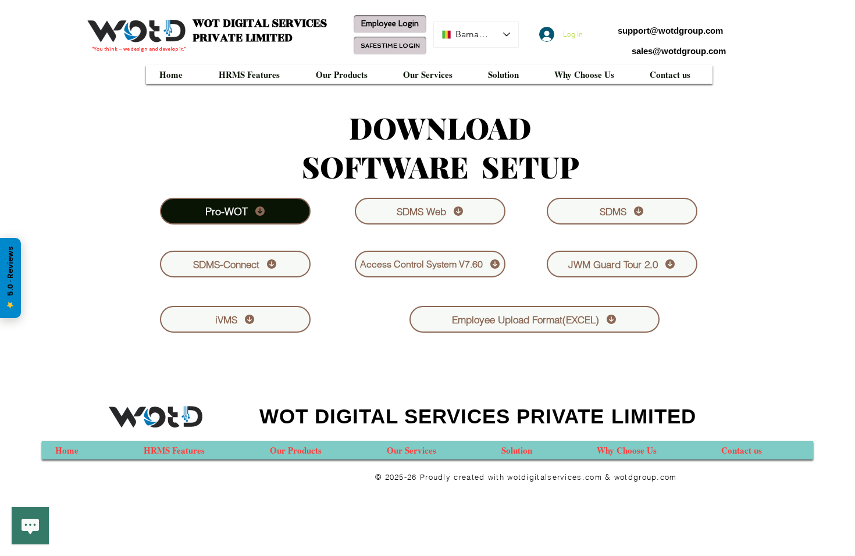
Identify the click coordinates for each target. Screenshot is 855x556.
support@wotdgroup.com (670, 30)
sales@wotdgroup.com (679, 51)
